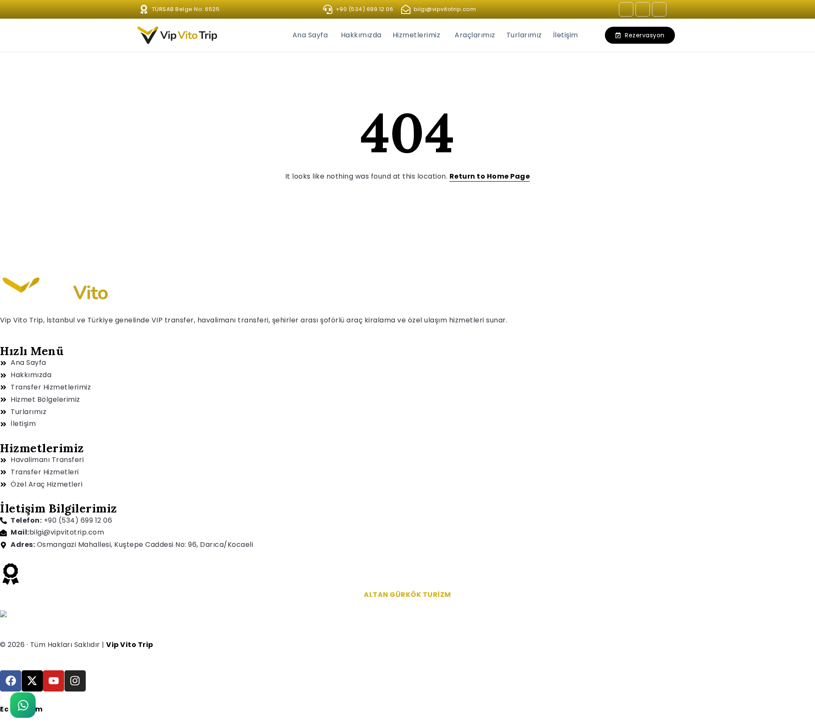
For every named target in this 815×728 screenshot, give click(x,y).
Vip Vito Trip (129, 645)
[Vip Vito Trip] (178, 35)
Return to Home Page (490, 176)
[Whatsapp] (659, 9)
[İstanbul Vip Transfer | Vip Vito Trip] (3, 613)
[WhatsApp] (23, 705)
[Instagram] (626, 9)
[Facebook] (642, 9)
